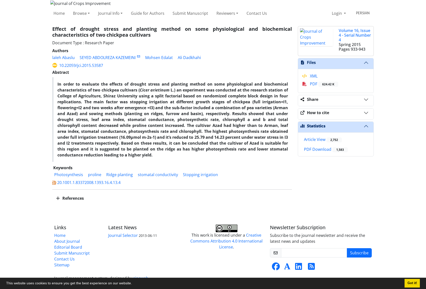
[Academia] (287, 268)
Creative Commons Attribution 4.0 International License (226, 241)
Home (59, 13)
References (72, 198)
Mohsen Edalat (159, 57)
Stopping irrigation (200, 174)
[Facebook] (276, 268)
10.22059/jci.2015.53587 (81, 65)
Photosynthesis (68, 174)
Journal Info (109, 13)
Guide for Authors (147, 13)
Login (337, 13)
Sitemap (62, 265)
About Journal (67, 241)
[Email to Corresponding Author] (138, 56)
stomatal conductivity (158, 174)
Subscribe (359, 253)
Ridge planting (119, 174)
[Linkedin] (298, 268)
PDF (321, 84)
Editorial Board (68, 247)
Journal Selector (123, 235)
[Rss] (311, 268)
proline (94, 174)
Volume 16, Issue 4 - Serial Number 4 (355, 35)
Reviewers (225, 13)
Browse (80, 13)
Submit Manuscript (190, 13)
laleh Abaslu (63, 57)
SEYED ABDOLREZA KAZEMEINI (108, 57)
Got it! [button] (412, 283)
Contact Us (257, 13)
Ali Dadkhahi (189, 57)
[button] (133, 284)
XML (313, 76)
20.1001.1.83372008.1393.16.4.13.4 (89, 182)
